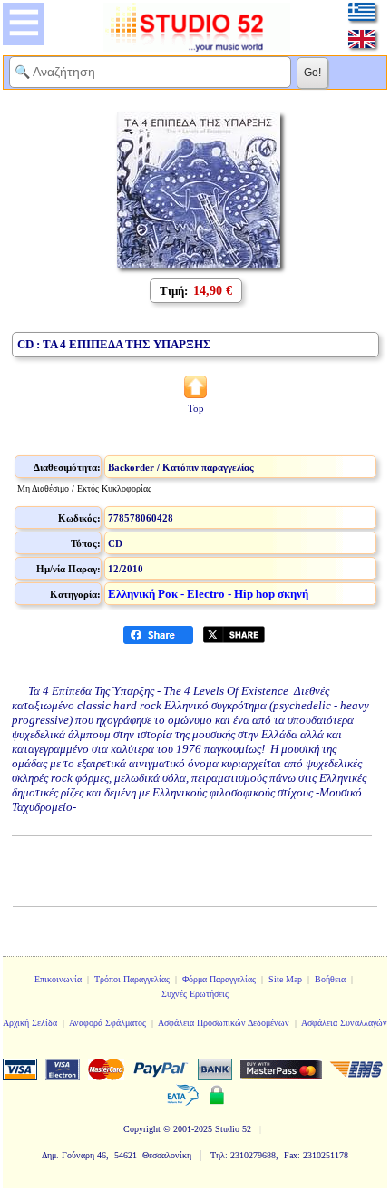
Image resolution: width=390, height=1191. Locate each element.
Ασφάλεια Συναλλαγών (344, 1023)
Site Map (285, 979)
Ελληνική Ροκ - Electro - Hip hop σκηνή (208, 593)
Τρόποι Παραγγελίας (132, 979)
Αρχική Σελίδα (30, 1023)
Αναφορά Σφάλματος (107, 1023)
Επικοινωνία (58, 979)
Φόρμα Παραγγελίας (219, 979)
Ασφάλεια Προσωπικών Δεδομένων (223, 1023)
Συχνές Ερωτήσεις (195, 994)
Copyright (142, 1129)
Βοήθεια (330, 979)
